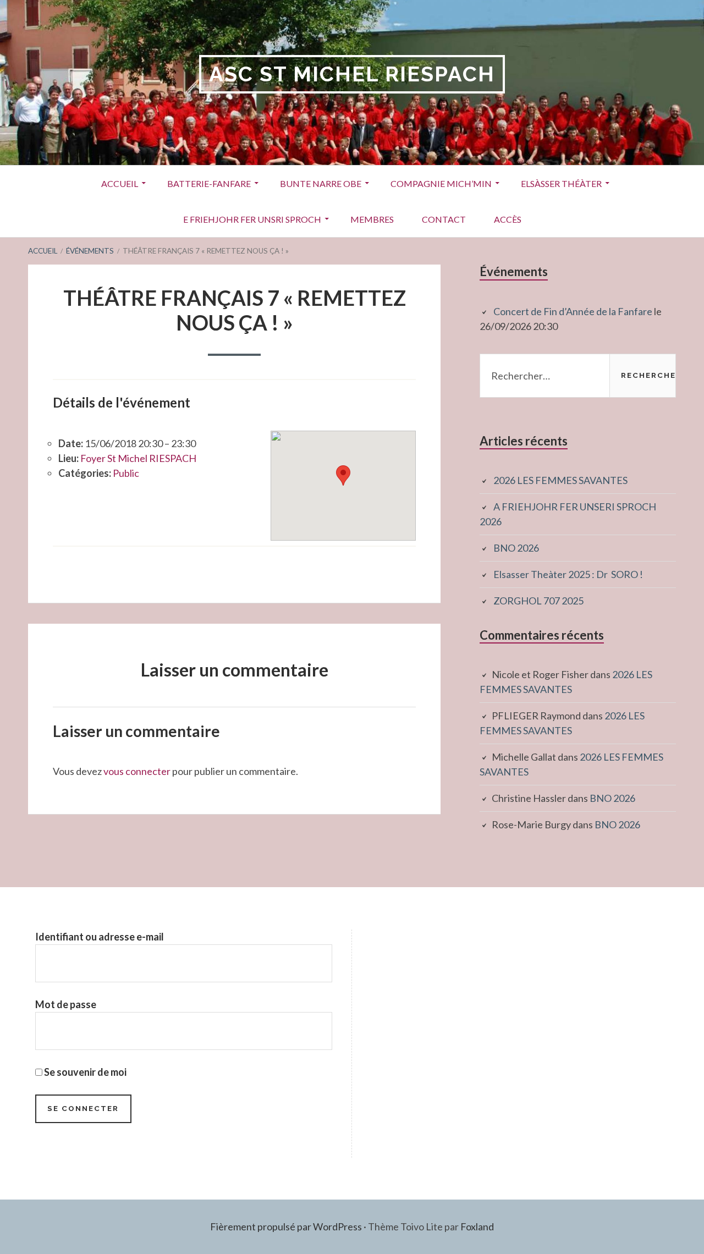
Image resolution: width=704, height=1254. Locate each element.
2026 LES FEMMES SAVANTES (560, 480)
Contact (444, 219)
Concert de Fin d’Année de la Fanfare (572, 311)
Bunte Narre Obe (320, 183)
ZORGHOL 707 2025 (538, 601)
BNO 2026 (516, 548)
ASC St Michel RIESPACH (352, 74)
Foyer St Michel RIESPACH (138, 458)
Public (126, 473)
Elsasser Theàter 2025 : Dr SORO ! (568, 574)
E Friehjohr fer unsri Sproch (252, 219)
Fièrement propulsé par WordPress (286, 1226)
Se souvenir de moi (84, 1072)
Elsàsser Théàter (561, 183)
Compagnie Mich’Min (441, 183)
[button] (343, 475)
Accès (507, 219)
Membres (372, 219)
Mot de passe (65, 1004)
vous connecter (136, 771)
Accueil (119, 183)
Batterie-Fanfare (209, 183)
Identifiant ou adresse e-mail (99, 937)
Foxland (477, 1226)
